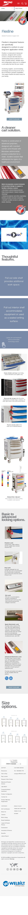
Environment (4, 827)
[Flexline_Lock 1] (13, 533)
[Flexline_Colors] (8, 479)
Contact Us (4, 796)
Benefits (3, 833)
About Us (3, 811)
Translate (14, 760)
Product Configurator (6, 794)
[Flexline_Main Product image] (13, 98)
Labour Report (5, 836)
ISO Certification (5, 809)
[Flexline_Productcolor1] (14, 449)
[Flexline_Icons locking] (9, 678)
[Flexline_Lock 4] (14, 614)
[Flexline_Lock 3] (14, 585)
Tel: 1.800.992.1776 (19, 770)
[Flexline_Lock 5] (14, 647)
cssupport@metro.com (20, 773)
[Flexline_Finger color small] (22, 439)
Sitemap (16, 813)
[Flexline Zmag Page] (21, 209)
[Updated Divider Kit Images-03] (14, 362)
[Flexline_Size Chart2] (13, 737)
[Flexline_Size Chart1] (14, 721)
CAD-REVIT (4, 786)
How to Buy (4, 773)
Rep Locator (4, 776)
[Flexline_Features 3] (14, 414)
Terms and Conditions (20, 808)
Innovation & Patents (6, 830)
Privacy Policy (18, 806)
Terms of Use (17, 811)
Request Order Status (7, 779)
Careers (3, 814)
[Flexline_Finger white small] (3, 345)
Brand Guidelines (5, 820)
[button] (14, 235)
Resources (4, 770)
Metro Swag (4, 817)
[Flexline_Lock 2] (13, 558)
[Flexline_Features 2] (14, 387)
